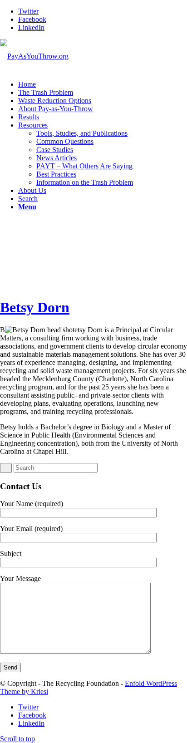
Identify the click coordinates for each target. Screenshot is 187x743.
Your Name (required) (31, 503)
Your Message (20, 578)
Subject (10, 553)
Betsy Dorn (34, 307)
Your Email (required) (31, 528)
